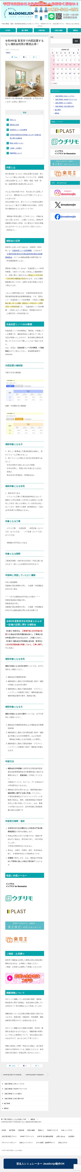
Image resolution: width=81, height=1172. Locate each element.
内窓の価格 (59, 30)
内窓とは (13, 120)
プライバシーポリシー (9, 1142)
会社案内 (71, 1136)
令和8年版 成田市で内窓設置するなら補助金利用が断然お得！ (37, 1075)
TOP (14, 1119)
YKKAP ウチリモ (52, 1130)
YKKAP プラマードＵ (27, 1136)
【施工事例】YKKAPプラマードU (15, 1089)
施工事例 (25, 30)
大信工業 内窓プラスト (9, 1136)
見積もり (41, 1130)
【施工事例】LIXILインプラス (14, 1084)
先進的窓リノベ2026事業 (18, 130)
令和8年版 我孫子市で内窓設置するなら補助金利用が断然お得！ (14, 1075)
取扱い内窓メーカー (17, 143)
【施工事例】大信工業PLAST (14, 1098)
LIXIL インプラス (66, 1130)
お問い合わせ (60, 1136)
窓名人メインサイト (26, 1142)
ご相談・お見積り (16, 148)
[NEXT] (78, 49)
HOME (7, 30)
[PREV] (52, 49)
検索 (51, 37)
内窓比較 (41, 30)
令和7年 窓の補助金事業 (45, 1136)
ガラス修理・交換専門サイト (45, 1142)
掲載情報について (16, 153)
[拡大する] (41, 381)
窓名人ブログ (62, 1142)
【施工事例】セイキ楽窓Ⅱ (13, 1094)
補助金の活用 (14, 125)
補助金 (8, 52)
